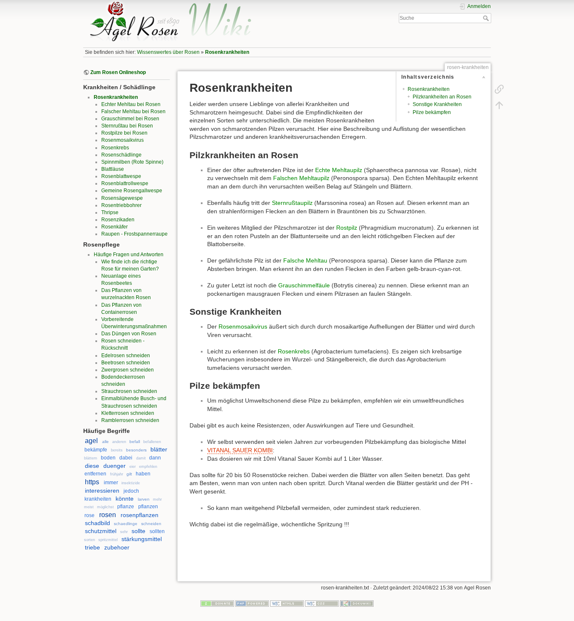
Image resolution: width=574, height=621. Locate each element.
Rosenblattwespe (121, 176)
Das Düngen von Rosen (128, 334)
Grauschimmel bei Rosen (130, 119)
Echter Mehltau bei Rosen (131, 104)
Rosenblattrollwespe (124, 183)
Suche (487, 18)
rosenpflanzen (139, 515)
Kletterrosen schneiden (127, 413)
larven (144, 499)
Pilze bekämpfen (432, 112)
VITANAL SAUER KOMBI (240, 450)
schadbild (97, 523)
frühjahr (116, 474)
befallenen (152, 442)
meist (89, 507)
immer (111, 483)
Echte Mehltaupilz (338, 170)
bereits (117, 450)
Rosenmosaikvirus (122, 140)
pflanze (125, 507)
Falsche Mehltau (305, 260)
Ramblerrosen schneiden (130, 420)
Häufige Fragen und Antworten (128, 254)
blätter (158, 449)
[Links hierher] (499, 89)
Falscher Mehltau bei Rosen (133, 111)
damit (141, 458)
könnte (125, 498)
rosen (107, 514)
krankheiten (97, 499)
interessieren (102, 490)
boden (108, 458)
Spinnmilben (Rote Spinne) (132, 162)
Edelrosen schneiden (125, 355)
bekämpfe (95, 450)
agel (91, 440)
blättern (90, 458)
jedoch (131, 491)
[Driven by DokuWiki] (357, 603)
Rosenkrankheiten (227, 52)
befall (134, 441)
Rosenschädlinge (121, 155)
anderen (119, 442)
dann (155, 458)
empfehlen (148, 466)
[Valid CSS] (322, 603)
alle (105, 441)
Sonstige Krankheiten (437, 104)
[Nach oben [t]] (499, 105)
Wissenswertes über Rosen (168, 52)
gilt (129, 474)
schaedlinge (125, 523)
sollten (157, 531)
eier (132, 466)
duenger (114, 465)
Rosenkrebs (115, 148)
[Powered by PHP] (252, 603)
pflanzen (148, 507)
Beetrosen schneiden (125, 363)
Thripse (109, 212)
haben (143, 474)
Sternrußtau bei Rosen (127, 126)
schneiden (151, 523)
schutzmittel (100, 531)
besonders (136, 450)
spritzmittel (108, 540)
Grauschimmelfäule (304, 285)
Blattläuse (112, 169)
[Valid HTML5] (287, 603)
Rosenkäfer (114, 227)
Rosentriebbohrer (121, 205)
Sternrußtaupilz (292, 202)
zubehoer (116, 547)
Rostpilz (346, 227)
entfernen (95, 474)
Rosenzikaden (117, 220)
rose (89, 515)
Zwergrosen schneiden (127, 370)
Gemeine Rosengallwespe (131, 191)
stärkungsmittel (141, 539)
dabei (125, 458)
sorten (89, 540)
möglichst (105, 507)
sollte (138, 531)
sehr (124, 532)
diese (92, 465)
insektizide (130, 483)
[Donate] (217, 603)
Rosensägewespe (122, 198)
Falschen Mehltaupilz (301, 178)
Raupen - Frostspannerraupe (134, 234)
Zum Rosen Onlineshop (118, 72)
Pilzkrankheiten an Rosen (442, 97)
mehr (157, 499)
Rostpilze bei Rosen (124, 133)
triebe (92, 547)
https (92, 482)
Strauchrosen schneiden (129, 391)
